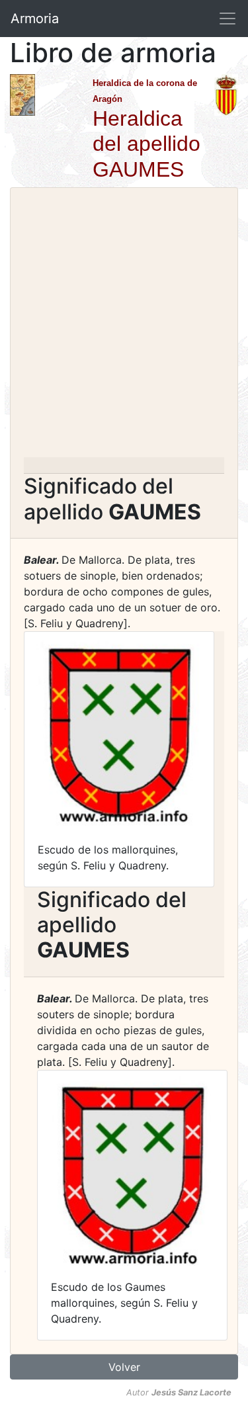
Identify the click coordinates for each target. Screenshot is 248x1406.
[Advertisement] (124, 326)
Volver (124, 1367)
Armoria (35, 18)
